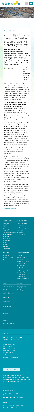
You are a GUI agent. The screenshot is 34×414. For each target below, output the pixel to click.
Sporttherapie (21, 265)
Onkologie (20, 231)
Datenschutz (6, 248)
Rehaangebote (22, 220)
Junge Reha (20, 227)
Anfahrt (5, 242)
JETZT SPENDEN (11, 369)
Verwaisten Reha (22, 229)
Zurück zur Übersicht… (10, 208)
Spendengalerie (21, 290)
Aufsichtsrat (6, 238)
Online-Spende (21, 286)
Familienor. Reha (22, 223)
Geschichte (6, 231)
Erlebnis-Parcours (8, 294)
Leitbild (5, 227)
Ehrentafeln (6, 236)
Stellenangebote (7, 229)
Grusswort (6, 223)
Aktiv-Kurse (6, 290)
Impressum (6, 246)
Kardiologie (20, 233)
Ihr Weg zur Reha (8, 257)
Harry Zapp (6, 292)
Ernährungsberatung (23, 278)
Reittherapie (20, 267)
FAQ (4, 259)
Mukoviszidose (21, 234)
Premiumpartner (7, 234)
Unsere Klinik (7, 220)
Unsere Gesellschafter (9, 233)
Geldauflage (20, 288)
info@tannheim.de (8, 354)
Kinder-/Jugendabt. (22, 271)
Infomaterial (6, 240)
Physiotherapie (21, 263)
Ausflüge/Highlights (8, 286)
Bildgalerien (6, 301)
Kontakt (5, 244)
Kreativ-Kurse (7, 288)
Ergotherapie (21, 276)
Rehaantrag (6, 255)
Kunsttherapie (21, 273)
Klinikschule (20, 269)
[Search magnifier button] (26, 3)
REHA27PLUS (20, 225)
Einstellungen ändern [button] (9, 323)
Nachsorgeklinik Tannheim (12, 4)
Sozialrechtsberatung (23, 261)
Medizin (19, 255)
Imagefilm (5, 225)
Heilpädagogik (21, 275)
